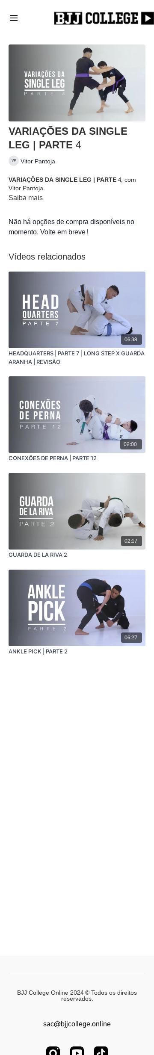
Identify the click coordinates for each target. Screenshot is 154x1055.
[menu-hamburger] (14, 19)
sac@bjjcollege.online (77, 1024)
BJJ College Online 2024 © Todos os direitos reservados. (77, 996)
